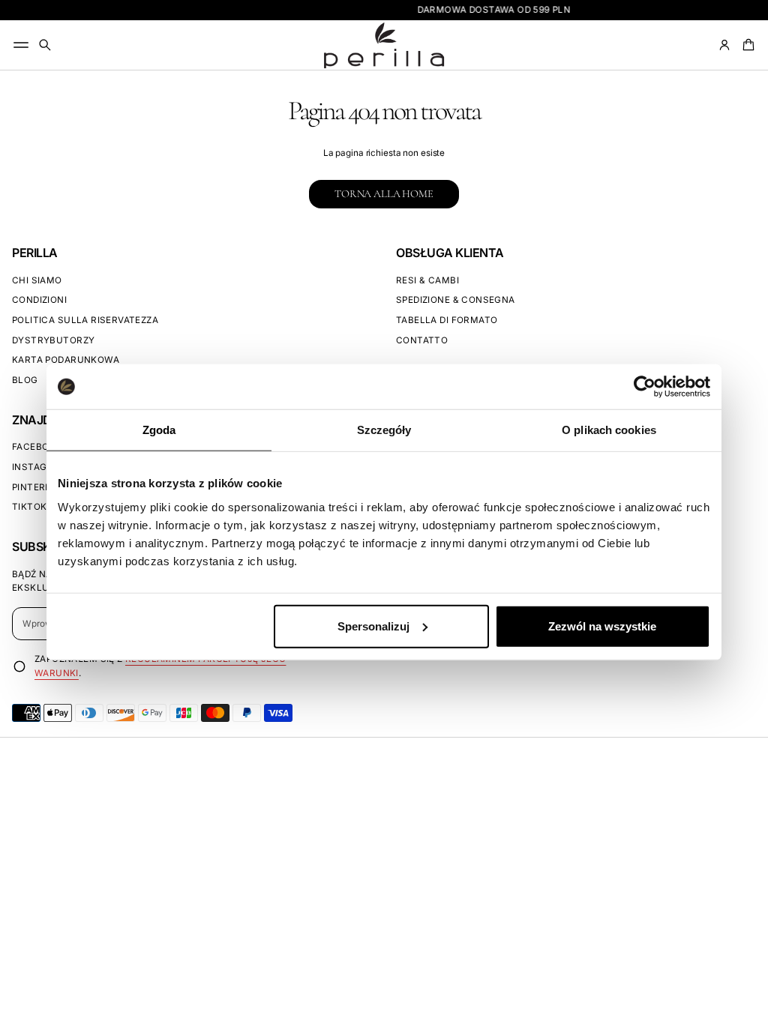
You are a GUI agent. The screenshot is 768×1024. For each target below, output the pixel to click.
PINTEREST (38, 487)
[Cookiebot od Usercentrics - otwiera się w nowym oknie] (644, 387)
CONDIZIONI (39, 300)
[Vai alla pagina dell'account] (724, 45)
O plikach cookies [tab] (609, 430)
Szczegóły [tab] (384, 430)
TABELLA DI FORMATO (446, 320)
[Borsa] (746, 45)
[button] (45, 45)
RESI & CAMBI (427, 280)
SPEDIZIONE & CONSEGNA (455, 300)
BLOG (25, 380)
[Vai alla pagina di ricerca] (45, 45)
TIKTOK (29, 507)
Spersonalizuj (374, 625)
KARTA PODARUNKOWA (65, 360)
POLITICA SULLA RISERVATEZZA (85, 320)
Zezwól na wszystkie (602, 625)
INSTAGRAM (40, 467)
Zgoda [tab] (159, 430)
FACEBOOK (37, 447)
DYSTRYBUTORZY (53, 340)
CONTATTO (422, 340)
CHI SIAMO (37, 280)
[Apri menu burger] (21, 45)
